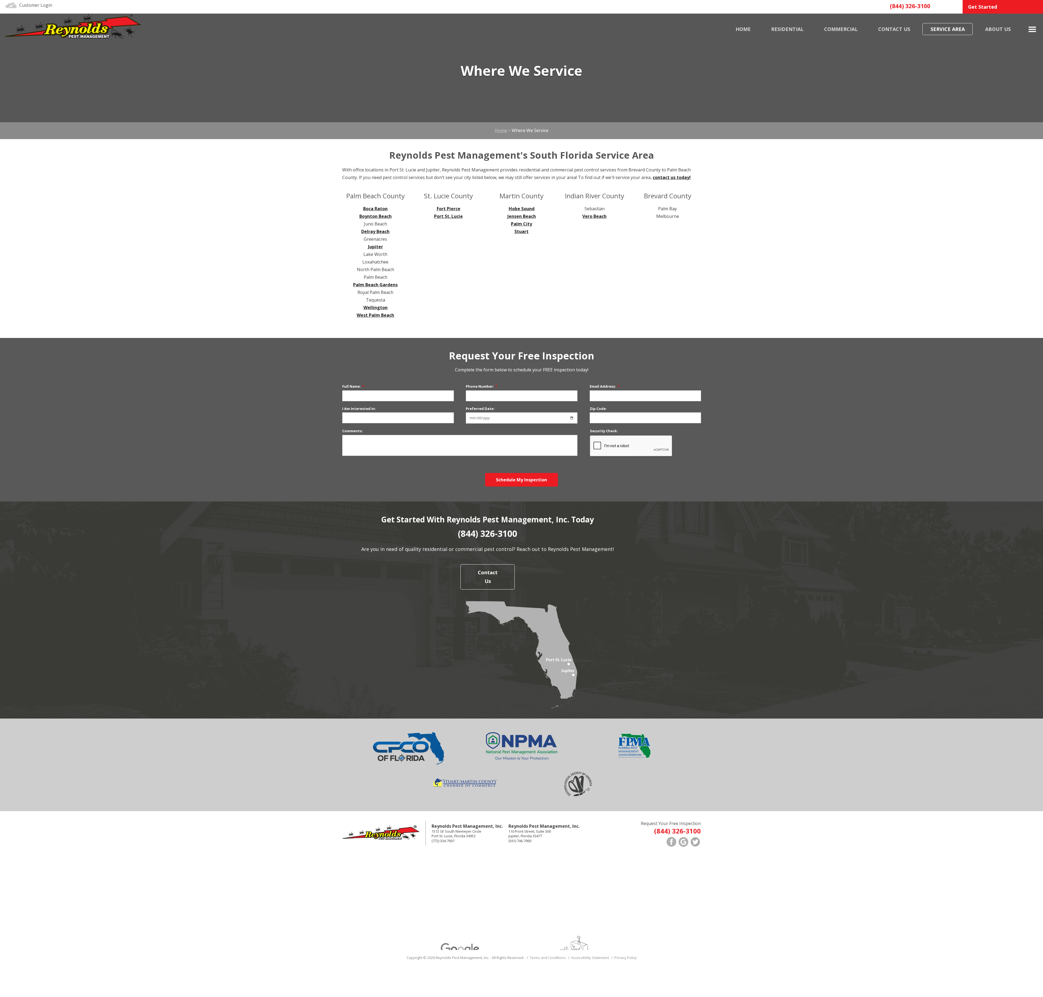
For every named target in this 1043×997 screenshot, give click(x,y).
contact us (894, 29)
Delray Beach (375, 231)
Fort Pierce (448, 209)
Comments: (352, 430)
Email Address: (604, 386)
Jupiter (375, 247)
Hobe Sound (522, 209)
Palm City (521, 224)
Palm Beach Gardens (375, 285)
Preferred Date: (480, 408)
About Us (998, 29)
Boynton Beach (375, 216)
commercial (841, 29)
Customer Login (35, 5)
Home (743, 29)
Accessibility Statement (590, 957)
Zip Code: (598, 408)
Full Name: (353, 386)
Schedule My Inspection (521, 480)
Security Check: (604, 430)
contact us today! (672, 177)
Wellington (375, 308)
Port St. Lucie (448, 216)
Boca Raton (375, 209)
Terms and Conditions (548, 957)
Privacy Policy (625, 957)
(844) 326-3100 (910, 6)
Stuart (521, 231)
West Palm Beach (375, 315)
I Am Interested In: (359, 408)
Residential (787, 29)
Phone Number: (481, 386)
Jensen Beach (521, 216)
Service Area (948, 29)
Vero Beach (594, 216)
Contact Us (488, 576)
